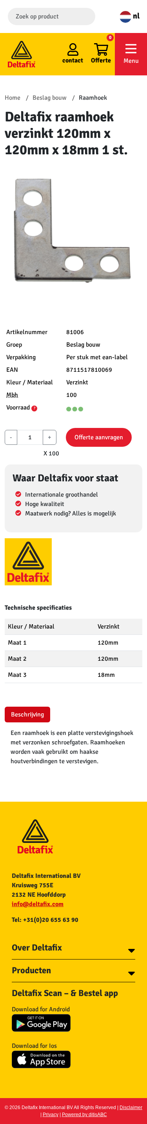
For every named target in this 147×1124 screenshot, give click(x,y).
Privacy (50, 1114)
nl (135, 16)
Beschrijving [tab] (27, 714)
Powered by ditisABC (84, 1114)
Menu (131, 61)
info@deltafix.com (38, 904)
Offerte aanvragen (98, 437)
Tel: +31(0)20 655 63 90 (45, 920)
